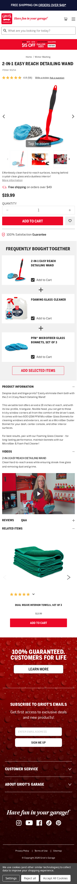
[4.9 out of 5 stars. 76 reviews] (21, 594)
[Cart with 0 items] (65, 19)
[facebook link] (39, 823)
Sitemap (57, 850)
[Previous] (4, 116)
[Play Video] (38, 493)
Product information (18, 387)
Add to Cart (44, 280)
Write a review (42, 77)
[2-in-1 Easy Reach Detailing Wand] (18, 159)
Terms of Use (41, 850)
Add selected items (38, 370)
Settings (11, 878)
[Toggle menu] (73, 19)
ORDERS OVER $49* (52, 5)
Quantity (9, 203)
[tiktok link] (49, 823)
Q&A (24, 520)
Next (69, 578)
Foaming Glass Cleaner (48, 300)
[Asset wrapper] (62, 159)
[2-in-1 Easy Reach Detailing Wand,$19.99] (16, 270)
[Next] (73, 116)
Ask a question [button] (57, 78)
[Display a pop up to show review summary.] (34, 595)
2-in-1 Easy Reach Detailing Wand (43, 263)
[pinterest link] (58, 823)
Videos (7, 451)
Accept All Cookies (55, 878)
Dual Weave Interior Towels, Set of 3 (38, 605)
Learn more (38, 669)
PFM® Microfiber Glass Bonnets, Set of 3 (48, 340)
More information (12, 180)
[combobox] (38, 31)
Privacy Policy (22, 850)
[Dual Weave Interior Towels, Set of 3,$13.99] (38, 562)
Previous (4, 578)
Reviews (8, 520)
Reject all (30, 878)
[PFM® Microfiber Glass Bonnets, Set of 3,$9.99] (16, 347)
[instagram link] (19, 823)
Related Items (12, 528)
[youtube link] (29, 822)
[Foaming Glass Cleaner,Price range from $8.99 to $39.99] (16, 309)
